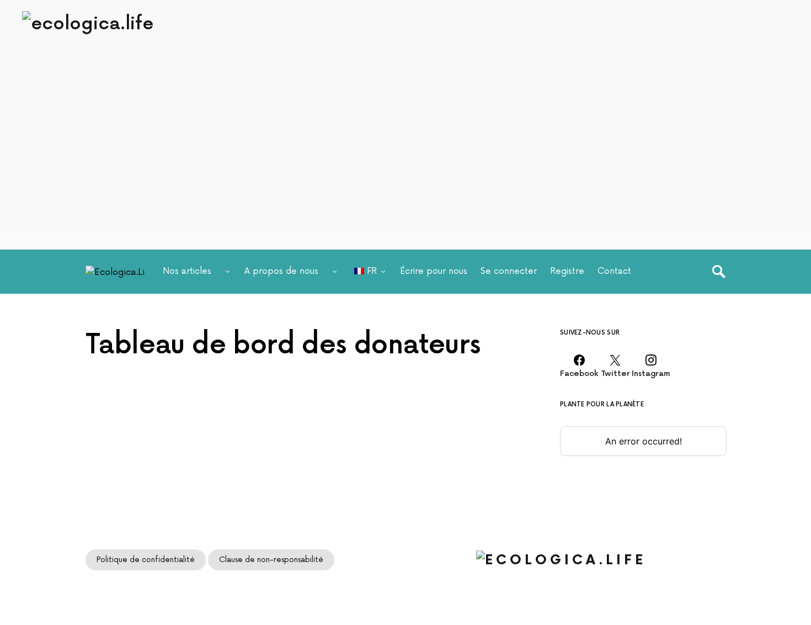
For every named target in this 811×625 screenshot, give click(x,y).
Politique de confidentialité (146, 559)
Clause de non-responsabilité (271, 559)
